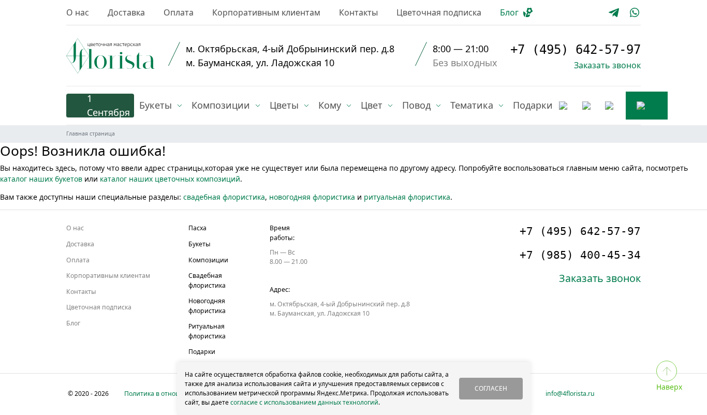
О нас (77, 12)
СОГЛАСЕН (491, 388)
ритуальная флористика (407, 197)
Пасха (197, 228)
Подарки (201, 351)
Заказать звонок (607, 65)
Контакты (358, 12)
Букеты (199, 244)
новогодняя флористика (312, 197)
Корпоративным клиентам (266, 12)
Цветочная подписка (438, 12)
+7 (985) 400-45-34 (580, 255)
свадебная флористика (224, 197)
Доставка (126, 12)
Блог (509, 12)
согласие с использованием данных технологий (304, 402)
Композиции (208, 260)
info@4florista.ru (570, 393)
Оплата (179, 12)
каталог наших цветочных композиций (170, 179)
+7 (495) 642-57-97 (575, 49)
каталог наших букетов (41, 179)
